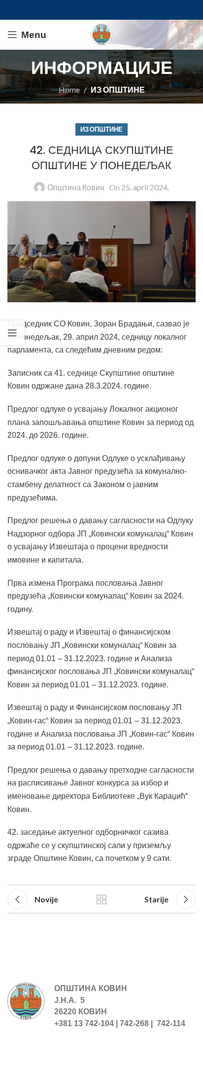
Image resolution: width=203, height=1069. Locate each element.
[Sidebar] (12, 333)
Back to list (101, 899)
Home (69, 89)
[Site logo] (101, 33)
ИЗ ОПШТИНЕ (118, 89)
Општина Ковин (75, 187)
